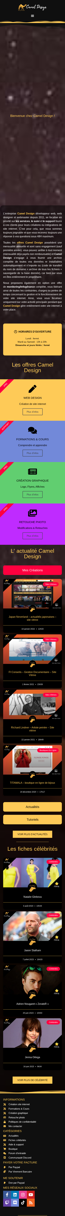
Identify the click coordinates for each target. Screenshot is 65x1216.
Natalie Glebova (33, 896)
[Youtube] (31, 1195)
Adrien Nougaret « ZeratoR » (32, 1004)
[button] (32, 15)
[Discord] (15, 1203)
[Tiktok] (23, 1203)
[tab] (32, 570)
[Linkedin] (15, 1195)
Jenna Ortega (32, 1057)
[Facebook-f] (7, 1195)
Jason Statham (32, 950)
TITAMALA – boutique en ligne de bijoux (32, 782)
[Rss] (31, 1203)
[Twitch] (7, 1203)
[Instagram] (23, 1195)
